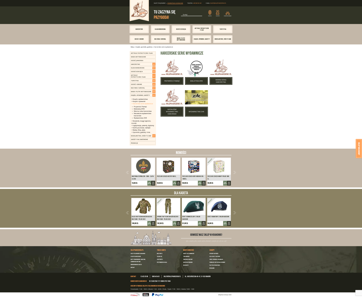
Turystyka (223, 29)
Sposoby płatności (213, 253)
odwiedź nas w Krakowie (175, 3)
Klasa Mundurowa (160, 29)
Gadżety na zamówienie (139, 139)
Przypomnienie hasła (162, 262)
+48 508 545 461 (197, 3)
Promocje (134, 143)
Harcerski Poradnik (188, 262)
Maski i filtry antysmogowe (181, 39)
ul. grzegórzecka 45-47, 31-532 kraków (198, 276)
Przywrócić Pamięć (140, 107)
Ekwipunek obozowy (188, 259)
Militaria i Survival (160, 39)
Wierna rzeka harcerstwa (142, 111)
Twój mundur (186, 256)
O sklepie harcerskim (136, 256)
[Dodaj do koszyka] (153, 183)
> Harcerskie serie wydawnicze (142, 104)
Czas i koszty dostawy (214, 256)
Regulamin (211, 268)
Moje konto (159, 253)
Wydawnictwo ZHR (140, 118)
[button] (127, 172)
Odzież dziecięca (181, 29)
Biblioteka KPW (139, 109)
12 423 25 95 (144, 276)
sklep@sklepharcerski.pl (218, 3)
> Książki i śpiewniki (138, 101)
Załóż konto (160, 259)
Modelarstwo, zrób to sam (223, 39)
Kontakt (133, 267)
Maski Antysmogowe (138, 57)
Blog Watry (186, 265)
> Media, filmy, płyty (138, 130)
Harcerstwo (139, 29)
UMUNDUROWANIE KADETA (136, 264)
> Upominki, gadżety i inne (141, 132)
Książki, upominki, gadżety (202, 39)
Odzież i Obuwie (139, 39)
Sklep (132, 47)
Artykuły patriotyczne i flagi (202, 29)
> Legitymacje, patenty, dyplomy (143, 125)
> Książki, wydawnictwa (140, 99)
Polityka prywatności (214, 265)
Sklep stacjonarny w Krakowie (138, 253)
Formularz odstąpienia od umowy (217, 262)
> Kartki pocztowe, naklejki (141, 128)
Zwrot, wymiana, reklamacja (216, 259)
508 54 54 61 (156, 276)
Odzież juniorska (137, 60)
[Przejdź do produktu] (155, 223)
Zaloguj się (159, 256)
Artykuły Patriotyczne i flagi (142, 53)
